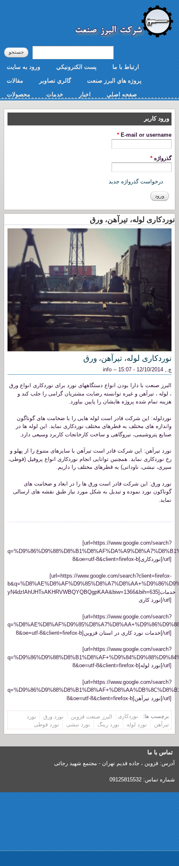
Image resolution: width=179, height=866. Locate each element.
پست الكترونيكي (76, 66)
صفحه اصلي (122, 94)
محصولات (18, 94)
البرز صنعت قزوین (91, 716)
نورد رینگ (108, 724)
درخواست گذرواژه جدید (136, 181)
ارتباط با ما (125, 66)
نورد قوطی (46, 724)
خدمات (54, 94)
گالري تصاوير (55, 80)
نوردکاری (128, 716)
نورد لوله (137, 724)
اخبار (85, 94)
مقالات (15, 80)
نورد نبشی (78, 724)
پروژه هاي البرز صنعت (114, 80)
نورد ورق (53, 716)
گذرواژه (161, 158)
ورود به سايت (23, 66)
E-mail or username (144, 135)
